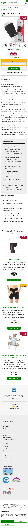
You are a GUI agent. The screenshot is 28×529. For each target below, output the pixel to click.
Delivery (5, 428)
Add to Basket (14, 68)
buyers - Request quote (14, 72)
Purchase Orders (7, 424)
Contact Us (5, 448)
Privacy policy (23, 509)
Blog (4, 459)
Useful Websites (7, 462)
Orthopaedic (9, 7)
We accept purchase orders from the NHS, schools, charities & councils (14, 397)
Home (2, 7)
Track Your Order (7, 437)
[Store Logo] (4, 3)
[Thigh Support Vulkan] (6, 45)
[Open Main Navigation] (1, 2)
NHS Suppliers (6, 426)
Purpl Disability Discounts (9, 439)
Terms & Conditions (8, 453)
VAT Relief (5, 435)
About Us (5, 446)
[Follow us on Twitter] (9, 494)
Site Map (5, 451)
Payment (5, 430)
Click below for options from (13, 61)
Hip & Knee (16, 7)
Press (4, 455)
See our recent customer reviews (14, 409)
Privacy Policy (6, 457)
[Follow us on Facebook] (5, 494)
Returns (5, 433)
